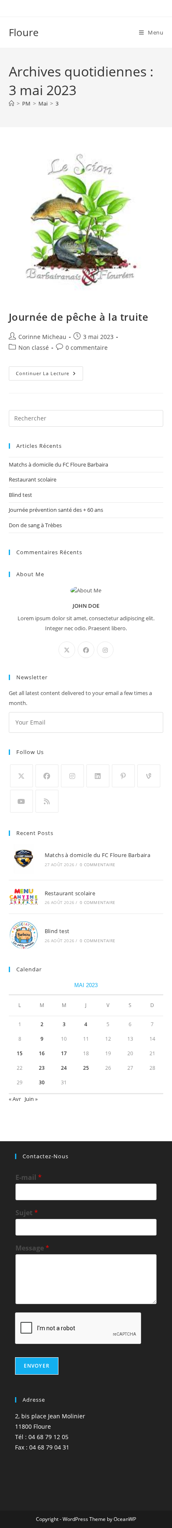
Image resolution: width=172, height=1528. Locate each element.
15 (20, 1053)
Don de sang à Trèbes (35, 525)
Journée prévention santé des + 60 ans (56, 509)
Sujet (26, 1213)
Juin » (31, 1099)
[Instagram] (105, 649)
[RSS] (46, 801)
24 (64, 1067)
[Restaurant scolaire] (23, 897)
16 (42, 1053)
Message (32, 1248)
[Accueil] (11, 103)
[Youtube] (21, 801)
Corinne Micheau (42, 337)
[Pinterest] (123, 775)
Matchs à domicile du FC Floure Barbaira (58, 464)
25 (86, 1067)
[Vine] (148, 775)
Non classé (33, 347)
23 (42, 1067)
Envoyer (37, 1365)
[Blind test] (23, 935)
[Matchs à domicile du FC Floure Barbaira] (23, 859)
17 (64, 1053)
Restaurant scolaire (32, 479)
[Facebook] (86, 649)
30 (42, 1082)
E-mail (28, 1177)
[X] (66, 649)
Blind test (20, 495)
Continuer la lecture (49, 375)
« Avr (15, 1099)
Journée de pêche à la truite (79, 317)
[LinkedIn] (97, 775)
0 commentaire (87, 347)
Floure (23, 32)
